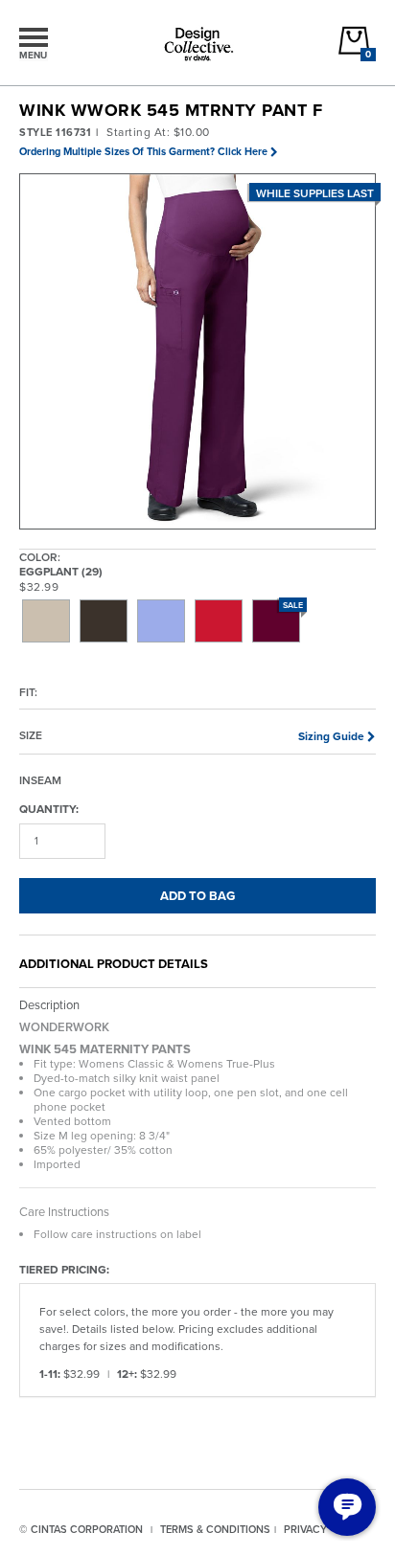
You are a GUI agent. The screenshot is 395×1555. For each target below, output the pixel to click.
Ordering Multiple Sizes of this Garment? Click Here (143, 151)
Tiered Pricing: (64, 1268)
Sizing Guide (331, 736)
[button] (198, 352)
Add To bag (197, 896)
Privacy (305, 1529)
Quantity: (49, 808)
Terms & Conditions (215, 1529)
